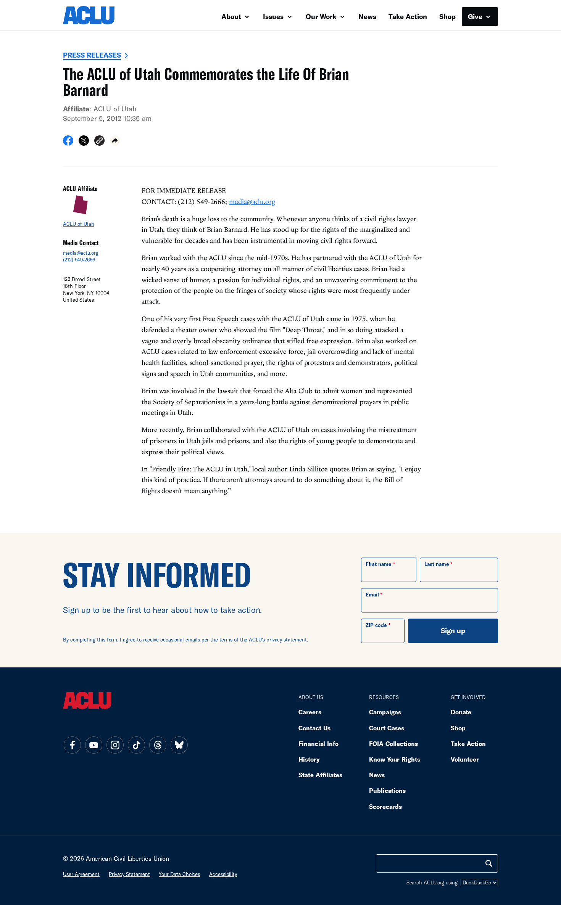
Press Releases (92, 55)
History (308, 759)
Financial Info (318, 743)
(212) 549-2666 (79, 260)
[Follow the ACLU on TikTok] (136, 745)
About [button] (232, 16)
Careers (309, 711)
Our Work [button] (322, 16)
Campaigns (385, 711)
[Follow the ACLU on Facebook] (72, 745)
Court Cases (386, 727)
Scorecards (385, 806)
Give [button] (476, 16)
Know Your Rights (394, 759)
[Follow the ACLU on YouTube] (93, 745)
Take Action (408, 16)
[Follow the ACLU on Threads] (157, 745)
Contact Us (314, 727)
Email (372, 595)
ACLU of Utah (115, 108)
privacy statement (286, 640)
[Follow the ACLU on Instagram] (115, 745)
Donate (461, 711)
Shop (447, 16)
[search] (489, 863)
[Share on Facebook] (68, 143)
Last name (436, 564)
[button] (99, 141)
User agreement (81, 874)
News (367, 16)
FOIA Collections (393, 743)
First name (378, 564)
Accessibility (223, 874)
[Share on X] (84, 143)
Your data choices (179, 874)
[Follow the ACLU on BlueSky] (179, 745)
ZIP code (376, 625)
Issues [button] (274, 16)
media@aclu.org (80, 253)
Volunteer (465, 759)
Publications (387, 790)
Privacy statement (129, 874)
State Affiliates (320, 774)
